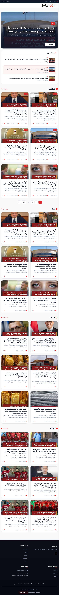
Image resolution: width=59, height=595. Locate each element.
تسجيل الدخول (5, 1)
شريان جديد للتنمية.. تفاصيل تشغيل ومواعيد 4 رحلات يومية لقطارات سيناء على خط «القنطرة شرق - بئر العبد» (44, 376)
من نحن (43, 584)
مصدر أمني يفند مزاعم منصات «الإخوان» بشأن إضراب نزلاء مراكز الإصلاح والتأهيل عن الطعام (45, 148)
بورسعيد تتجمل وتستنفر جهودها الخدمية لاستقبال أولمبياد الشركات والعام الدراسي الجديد (15, 112)
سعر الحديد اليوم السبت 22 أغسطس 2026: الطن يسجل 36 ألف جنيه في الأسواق (44, 411)
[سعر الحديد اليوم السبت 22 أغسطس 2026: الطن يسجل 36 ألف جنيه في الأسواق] (44, 399)
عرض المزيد (5, 209)
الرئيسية (25, 549)
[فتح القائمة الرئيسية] (55, 5)
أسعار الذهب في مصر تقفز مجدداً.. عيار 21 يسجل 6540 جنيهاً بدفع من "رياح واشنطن (16, 375)
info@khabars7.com (21, 570)
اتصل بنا (37, 584)
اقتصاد (25, 555)
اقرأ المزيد (51, 44)
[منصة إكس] (56, 553)
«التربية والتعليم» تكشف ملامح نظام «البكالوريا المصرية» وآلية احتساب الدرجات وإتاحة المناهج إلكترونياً (44, 340)
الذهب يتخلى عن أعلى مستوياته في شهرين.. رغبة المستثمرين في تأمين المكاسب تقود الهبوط (15, 411)
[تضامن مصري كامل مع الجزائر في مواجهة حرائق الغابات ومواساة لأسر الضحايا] (15, 254)
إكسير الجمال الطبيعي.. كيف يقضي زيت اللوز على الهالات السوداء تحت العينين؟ (44, 184)
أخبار (26, 552)
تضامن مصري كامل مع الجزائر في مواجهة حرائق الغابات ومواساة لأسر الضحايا (15, 148)
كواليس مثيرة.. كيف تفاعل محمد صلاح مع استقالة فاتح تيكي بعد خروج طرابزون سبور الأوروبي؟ (15, 184)
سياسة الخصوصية (28, 584)
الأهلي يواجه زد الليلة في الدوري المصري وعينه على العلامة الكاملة (16, 484)
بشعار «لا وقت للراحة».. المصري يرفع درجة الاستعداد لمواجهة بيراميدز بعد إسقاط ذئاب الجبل (44, 451)
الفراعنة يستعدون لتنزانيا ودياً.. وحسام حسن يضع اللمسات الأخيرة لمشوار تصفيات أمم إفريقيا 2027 (45, 520)
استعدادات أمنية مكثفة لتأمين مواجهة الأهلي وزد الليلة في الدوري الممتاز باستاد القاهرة (15, 451)
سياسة (54, 573)
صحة (55, 576)
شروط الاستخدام (18, 584)
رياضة (55, 570)
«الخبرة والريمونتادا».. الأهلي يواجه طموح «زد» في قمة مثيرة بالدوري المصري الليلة (15, 520)
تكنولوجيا (25, 558)
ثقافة (25, 561)
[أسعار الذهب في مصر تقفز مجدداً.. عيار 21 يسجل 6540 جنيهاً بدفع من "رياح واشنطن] (15, 362)
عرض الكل (5, 89)
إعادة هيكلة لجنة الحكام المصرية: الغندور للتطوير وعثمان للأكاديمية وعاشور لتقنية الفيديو (45, 485)
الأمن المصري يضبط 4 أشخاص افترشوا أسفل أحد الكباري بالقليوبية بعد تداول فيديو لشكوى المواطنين (44, 112)
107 (24, 202)
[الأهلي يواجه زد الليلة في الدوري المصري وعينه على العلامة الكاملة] (15, 473)
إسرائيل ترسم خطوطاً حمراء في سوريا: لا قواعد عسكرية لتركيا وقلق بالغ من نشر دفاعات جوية (15, 340)
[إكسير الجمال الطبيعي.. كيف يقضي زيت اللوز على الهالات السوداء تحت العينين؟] (44, 288)
